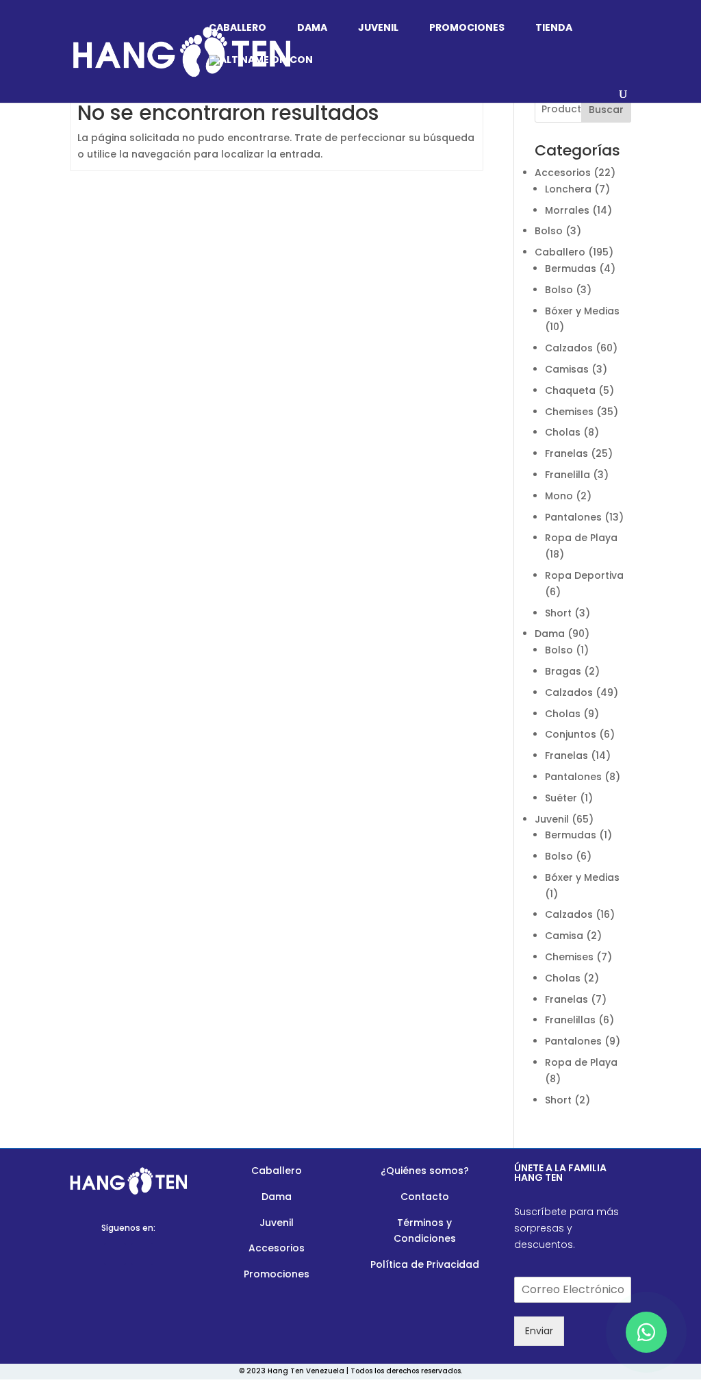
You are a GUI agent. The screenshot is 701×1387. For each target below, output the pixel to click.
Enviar (539, 1331)
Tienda (553, 28)
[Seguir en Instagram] (142, 1254)
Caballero (237, 28)
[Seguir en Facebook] (115, 1254)
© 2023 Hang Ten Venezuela (291, 1371)
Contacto (424, 1196)
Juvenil (378, 28)
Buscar (606, 109)
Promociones (467, 28)
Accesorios (276, 1248)
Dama (312, 28)
